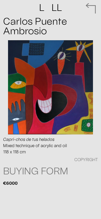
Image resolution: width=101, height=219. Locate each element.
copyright (86, 160)
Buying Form (35, 171)
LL (50, 8)
